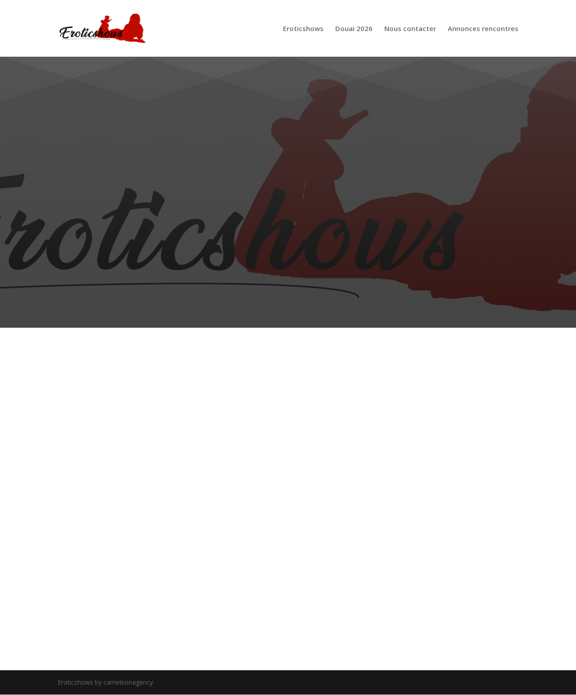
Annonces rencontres (483, 29)
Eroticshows (303, 29)
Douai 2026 (354, 29)
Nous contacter (410, 29)
